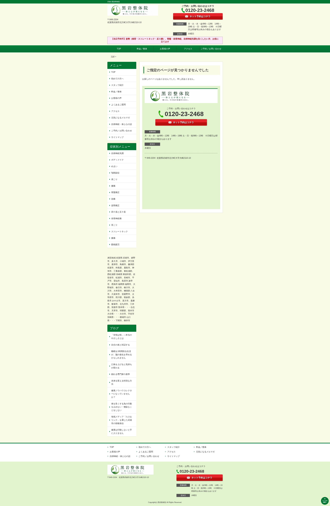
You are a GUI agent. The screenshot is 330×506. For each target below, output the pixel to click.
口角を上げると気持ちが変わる (121, 366)
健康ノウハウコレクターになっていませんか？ (121, 393)
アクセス (188, 49)
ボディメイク (117, 160)
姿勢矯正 (115, 205)
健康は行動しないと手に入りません (121, 431)
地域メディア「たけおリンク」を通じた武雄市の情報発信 (121, 420)
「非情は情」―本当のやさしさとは (121, 336)
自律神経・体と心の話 (121, 124)
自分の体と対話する (120, 345)
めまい (114, 166)
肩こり (114, 179)
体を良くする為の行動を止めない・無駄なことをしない (121, 407)
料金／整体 (142, 49)
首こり (114, 225)
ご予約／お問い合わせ (211, 49)
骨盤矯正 (115, 192)
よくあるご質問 (118, 105)
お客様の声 (165, 49)
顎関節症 (115, 173)
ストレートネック (119, 231)
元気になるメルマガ (120, 118)
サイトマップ (117, 137)
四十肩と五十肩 (118, 212)
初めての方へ (117, 79)
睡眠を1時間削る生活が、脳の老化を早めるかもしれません (121, 354)
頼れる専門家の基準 (120, 374)
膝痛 (113, 238)
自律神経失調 (117, 153)
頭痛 (113, 199)
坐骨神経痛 (116, 218)
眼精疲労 (115, 244)
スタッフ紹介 (117, 85)
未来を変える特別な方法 (121, 382)
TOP (119, 49)
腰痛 (113, 186)
